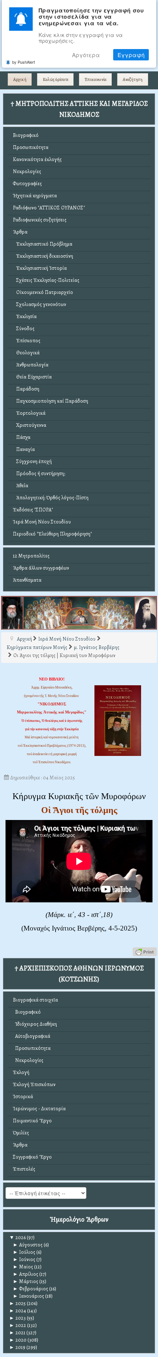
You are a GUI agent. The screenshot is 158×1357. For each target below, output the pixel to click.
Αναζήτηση (133, 79)
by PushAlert (23, 62)
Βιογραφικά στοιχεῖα (35, 999)
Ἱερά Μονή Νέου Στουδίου (42, 521)
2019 (17, 1347)
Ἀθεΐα (20, 485)
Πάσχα (21, 437)
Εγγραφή (131, 55)
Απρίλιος (25, 1274)
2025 (17, 1303)
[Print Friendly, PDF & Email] (145, 951)
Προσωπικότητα (31, 147)
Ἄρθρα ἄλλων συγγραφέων (41, 567)
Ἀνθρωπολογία (31, 364)
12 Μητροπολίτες (31, 555)
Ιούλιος (24, 1252)
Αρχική (19, 79)
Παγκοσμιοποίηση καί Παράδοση (50, 401)
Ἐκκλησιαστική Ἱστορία (40, 268)
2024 (17, 1310)
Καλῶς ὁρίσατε (55, 79)
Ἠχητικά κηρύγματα (35, 195)
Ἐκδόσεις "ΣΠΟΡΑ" (33, 509)
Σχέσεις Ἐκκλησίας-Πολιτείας (46, 280)
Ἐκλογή (21, 1072)
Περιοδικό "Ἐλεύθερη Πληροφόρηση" (52, 533)
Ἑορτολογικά (29, 413)
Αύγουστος (28, 1244)
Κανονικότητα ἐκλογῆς (37, 159)
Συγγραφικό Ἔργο (32, 1156)
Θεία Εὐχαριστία (32, 376)
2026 (17, 1237)
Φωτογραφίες (27, 183)
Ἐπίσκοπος (26, 340)
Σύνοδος (24, 328)
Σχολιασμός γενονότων (39, 304)
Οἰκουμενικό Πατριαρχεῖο (43, 292)
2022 (17, 1325)
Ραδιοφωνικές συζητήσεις (40, 219)
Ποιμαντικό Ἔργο (32, 1120)
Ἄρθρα (20, 231)
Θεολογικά (26, 352)
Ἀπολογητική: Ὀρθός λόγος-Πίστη (51, 497)
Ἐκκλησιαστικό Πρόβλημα (42, 244)
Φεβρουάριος (30, 1288)
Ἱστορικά (23, 1096)
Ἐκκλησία (25, 316)
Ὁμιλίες (21, 1132)
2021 (17, 1332)
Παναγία (24, 449)
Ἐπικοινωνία (96, 79)
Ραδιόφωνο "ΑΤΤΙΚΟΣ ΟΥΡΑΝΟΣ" (49, 207)
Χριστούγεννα (29, 425)
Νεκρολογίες (27, 171)
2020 (17, 1340)
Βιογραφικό (26, 135)
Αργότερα (86, 55)
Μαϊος (23, 1266)
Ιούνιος (24, 1259)
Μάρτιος (25, 1281)
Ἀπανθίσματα (27, 580)
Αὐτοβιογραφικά (31, 1036)
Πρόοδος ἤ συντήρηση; (39, 473)
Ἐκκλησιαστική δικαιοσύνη (43, 256)
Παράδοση (26, 388)
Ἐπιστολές (24, 1169)
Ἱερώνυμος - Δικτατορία (39, 1108)
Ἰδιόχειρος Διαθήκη (35, 1024)
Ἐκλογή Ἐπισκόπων (34, 1084)
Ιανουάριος (28, 1296)
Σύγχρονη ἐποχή (32, 461)
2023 (17, 1318)
